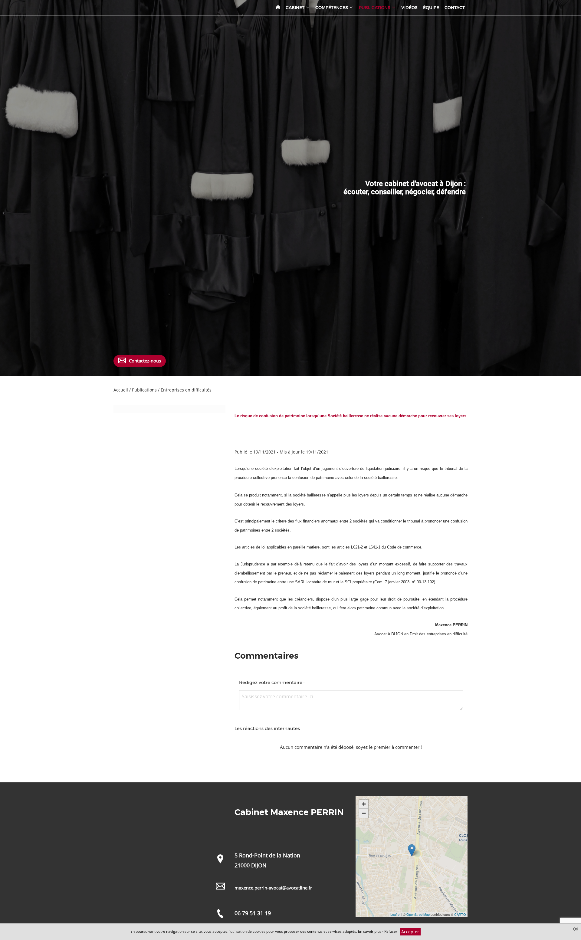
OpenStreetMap (418, 914)
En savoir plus (370, 931)
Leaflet (395, 914)
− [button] (364, 813)
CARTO (460, 914)
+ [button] (364, 804)
